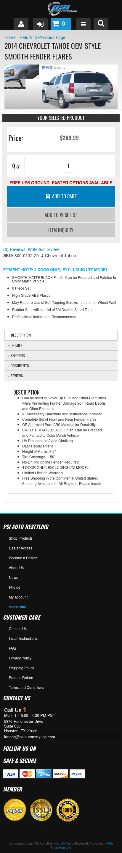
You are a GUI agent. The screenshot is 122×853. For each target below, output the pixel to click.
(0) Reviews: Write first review (31, 249)
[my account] (21, 24)
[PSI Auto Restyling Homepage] (61, 8)
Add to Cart (64, 196)
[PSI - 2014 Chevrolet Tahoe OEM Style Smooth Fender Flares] (61, 87)
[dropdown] (83, 24)
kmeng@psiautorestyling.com (29, 736)
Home (10, 37)
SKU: (9, 255)
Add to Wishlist (61, 215)
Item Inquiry (60, 230)
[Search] (101, 24)
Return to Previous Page (42, 37)
